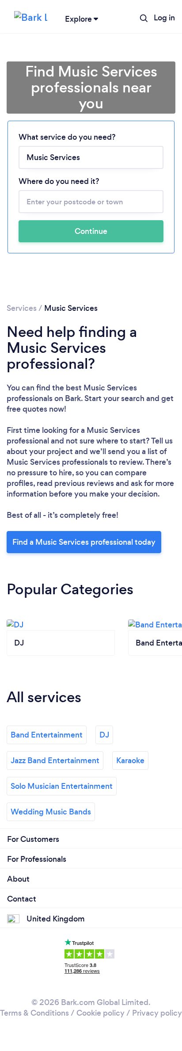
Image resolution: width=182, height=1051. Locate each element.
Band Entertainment (47, 735)
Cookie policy (100, 1013)
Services (22, 308)
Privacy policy (157, 1013)
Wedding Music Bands (51, 811)
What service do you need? (67, 137)
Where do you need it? (59, 181)
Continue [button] (91, 231)
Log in (164, 17)
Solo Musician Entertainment (62, 786)
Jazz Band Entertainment (55, 760)
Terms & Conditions (34, 1013)
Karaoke (130, 760)
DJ (104, 735)
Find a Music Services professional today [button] (83, 542)
